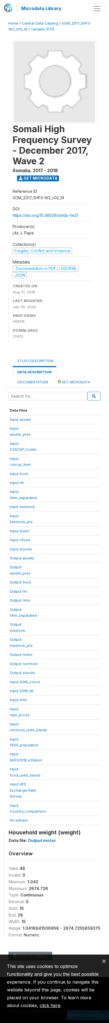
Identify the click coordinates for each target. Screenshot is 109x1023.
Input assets (20, 419)
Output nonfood (23, 663)
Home (13, 23)
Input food (19, 473)
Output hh (18, 591)
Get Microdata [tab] (75, 382)
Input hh (17, 482)
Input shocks (21, 549)
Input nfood (20, 540)
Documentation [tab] (32, 382)
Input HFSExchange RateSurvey (23, 790)
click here (50, 1005)
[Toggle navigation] (97, 8)
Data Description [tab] (34, 372)
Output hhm (20, 600)
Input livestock (22, 506)
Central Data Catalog (40, 23)
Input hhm (18, 699)
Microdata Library (41, 8)
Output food (20, 582)
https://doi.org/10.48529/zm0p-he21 (45, 215)
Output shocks (22, 672)
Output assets (22, 558)
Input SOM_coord (25, 682)
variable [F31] (42, 29)
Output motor (21, 654)
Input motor (20, 531)
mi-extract (19, 820)
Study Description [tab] (35, 361)
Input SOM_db (22, 691)
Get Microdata (40, 178)
